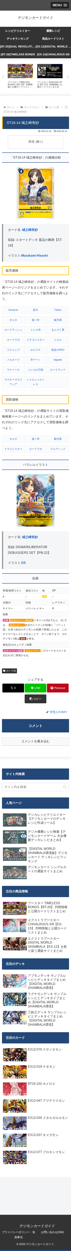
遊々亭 (35, 319)
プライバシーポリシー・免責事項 (18, 1235)
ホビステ (35, 349)
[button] (36, 698)
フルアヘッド (57, 448)
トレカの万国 (35, 369)
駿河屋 (58, 319)
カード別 (11, 670)
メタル (58, 339)
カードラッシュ (13, 329)
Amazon (13, 309)
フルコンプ (13, 349)
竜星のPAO (57, 349)
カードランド (57, 369)
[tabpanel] (20, 76)
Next (68, 77)
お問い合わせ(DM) (52, 1232)
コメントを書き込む (35, 741)
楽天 (35, 309)
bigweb (58, 359)
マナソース (13, 369)
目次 (31, 141)
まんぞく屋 (57, 329)
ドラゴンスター (36, 339)
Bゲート (35, 359)
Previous (3, 77)
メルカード (13, 359)
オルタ (13, 319)
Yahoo (57, 309)
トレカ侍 (35, 329)
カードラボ (13, 339)
